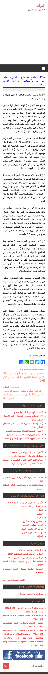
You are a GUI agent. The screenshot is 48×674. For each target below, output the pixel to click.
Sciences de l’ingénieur (31, 594)
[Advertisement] (24, 39)
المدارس (39, 510)
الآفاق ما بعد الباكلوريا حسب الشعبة (27, 452)
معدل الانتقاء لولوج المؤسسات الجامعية (26, 456)
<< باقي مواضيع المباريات (14, 580)
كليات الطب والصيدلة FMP (31, 550)
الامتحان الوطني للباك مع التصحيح (28, 412)
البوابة (40, 5)
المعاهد (40, 513)
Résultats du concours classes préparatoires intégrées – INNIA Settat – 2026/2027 (23, 641)
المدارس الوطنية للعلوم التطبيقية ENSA (25, 553)
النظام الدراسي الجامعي (32, 525)
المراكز (40, 536)
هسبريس (33, 355)
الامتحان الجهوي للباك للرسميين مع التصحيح (24, 430)
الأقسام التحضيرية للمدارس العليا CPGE (25, 502)
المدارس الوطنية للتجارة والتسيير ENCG (25, 557)
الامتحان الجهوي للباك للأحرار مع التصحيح (25, 434)
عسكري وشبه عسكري (33, 521)
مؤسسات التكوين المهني (32, 532)
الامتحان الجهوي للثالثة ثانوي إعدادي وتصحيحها (23, 438)
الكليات (40, 517)
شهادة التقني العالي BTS (32, 506)
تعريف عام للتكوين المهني (32, 528)
